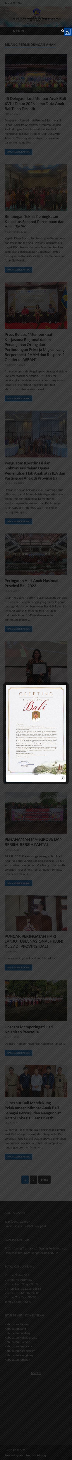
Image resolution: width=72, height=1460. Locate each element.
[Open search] (63, 31)
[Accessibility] (68, 32)
